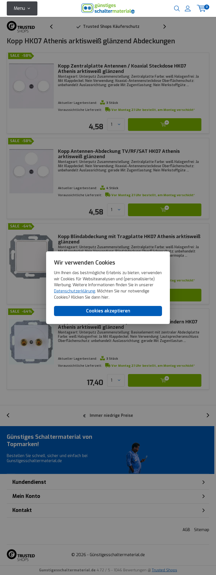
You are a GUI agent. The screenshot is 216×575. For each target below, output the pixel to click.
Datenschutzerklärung (74, 291)
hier (105, 297)
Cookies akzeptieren (108, 311)
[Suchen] (177, 8)
